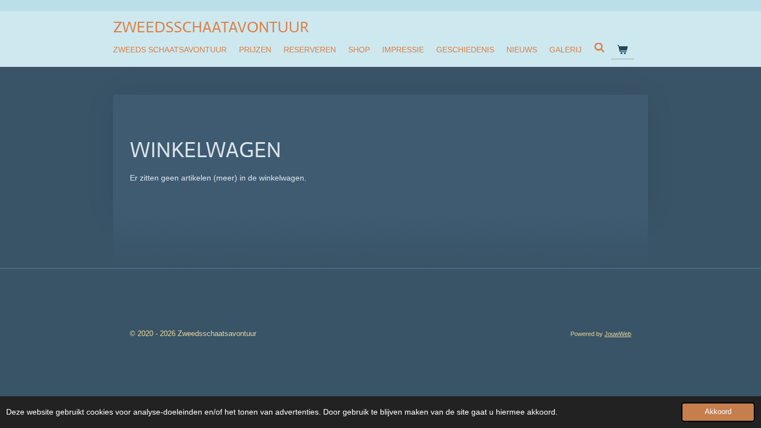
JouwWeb (617, 333)
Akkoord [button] (718, 412)
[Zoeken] (599, 48)
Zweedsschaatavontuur (211, 27)
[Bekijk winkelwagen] (623, 49)
